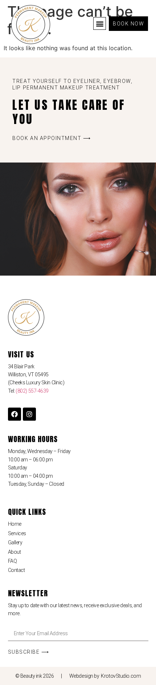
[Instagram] (29, 414)
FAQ (12, 561)
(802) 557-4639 (32, 391)
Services (17, 533)
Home (14, 524)
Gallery (15, 542)
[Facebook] (14, 414)
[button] (99, 23)
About (14, 552)
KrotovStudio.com (121, 676)
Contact (16, 570)
